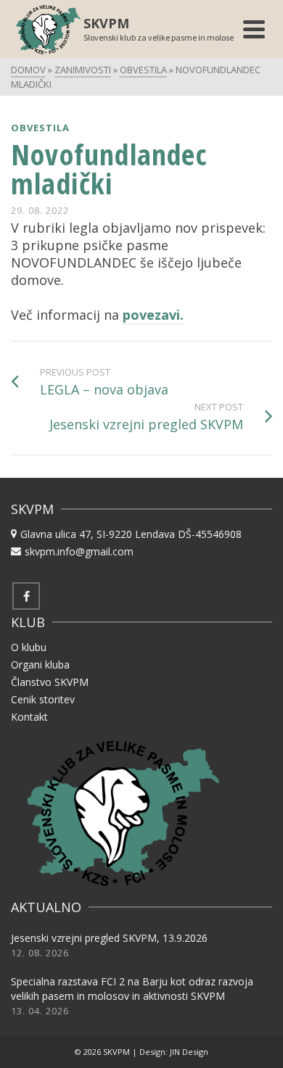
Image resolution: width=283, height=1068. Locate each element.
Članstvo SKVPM (50, 682)
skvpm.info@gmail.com (79, 551)
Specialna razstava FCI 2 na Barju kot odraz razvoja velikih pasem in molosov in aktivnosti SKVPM (132, 988)
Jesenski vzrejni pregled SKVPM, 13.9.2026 (109, 938)
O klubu (28, 647)
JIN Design (189, 1051)
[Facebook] (26, 596)
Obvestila (40, 127)
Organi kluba (40, 664)
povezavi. (153, 314)
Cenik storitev (43, 699)
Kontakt (29, 717)
